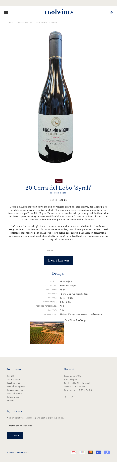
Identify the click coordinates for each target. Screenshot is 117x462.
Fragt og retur (13, 382)
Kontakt (10, 375)
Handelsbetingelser (16, 386)
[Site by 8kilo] (27, 452)
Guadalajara (66, 281)
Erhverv (10, 400)
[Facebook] (65, 396)
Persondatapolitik (15, 389)
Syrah (62, 289)
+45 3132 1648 (79, 386)
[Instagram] (72, 396)
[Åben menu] (6, 12)
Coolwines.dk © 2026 (16, 453)
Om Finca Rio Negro (76, 320)
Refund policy (13, 396)
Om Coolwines (14, 379)
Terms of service (14, 393)
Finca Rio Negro (68, 285)
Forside (10, 22)
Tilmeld (15, 435)
